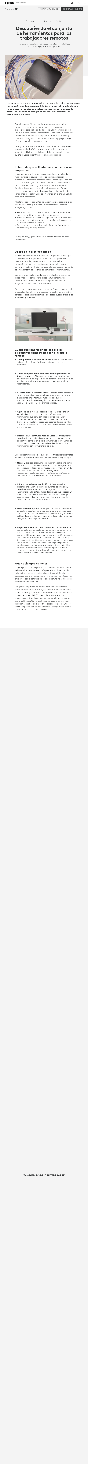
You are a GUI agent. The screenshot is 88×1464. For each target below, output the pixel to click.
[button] (11, 9)
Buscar (72, 3)
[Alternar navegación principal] (85, 3)
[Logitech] (17, 3)
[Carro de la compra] (79, 3)
